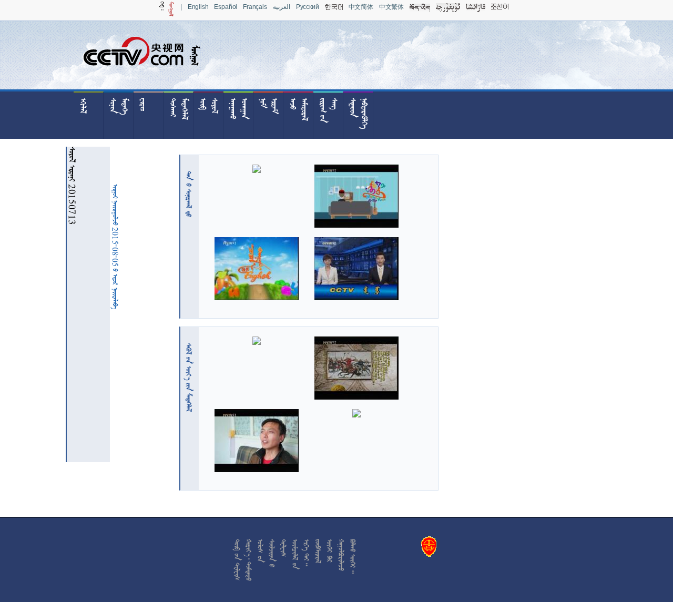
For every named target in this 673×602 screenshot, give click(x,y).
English (198, 7)
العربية (281, 7)
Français (255, 7)
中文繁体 (391, 7)
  (189, 194)
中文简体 (361, 7)
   (189, 377)
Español (225, 7)
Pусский (307, 7)
